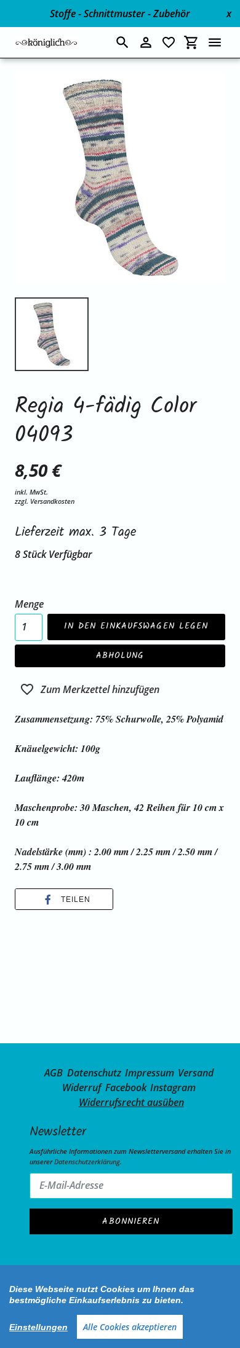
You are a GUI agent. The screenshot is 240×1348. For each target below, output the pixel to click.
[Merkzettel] (169, 42)
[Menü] (214, 42)
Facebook (125, 1087)
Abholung (120, 655)
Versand (196, 1073)
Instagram (173, 1087)
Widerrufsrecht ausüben (131, 1102)
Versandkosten (52, 501)
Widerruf (81, 1087)
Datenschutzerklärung (87, 1161)
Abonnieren (130, 1221)
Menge (29, 604)
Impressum (149, 1073)
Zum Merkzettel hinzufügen (100, 689)
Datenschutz (94, 1073)
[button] (64, 900)
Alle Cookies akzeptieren (130, 1327)
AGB (53, 1073)
